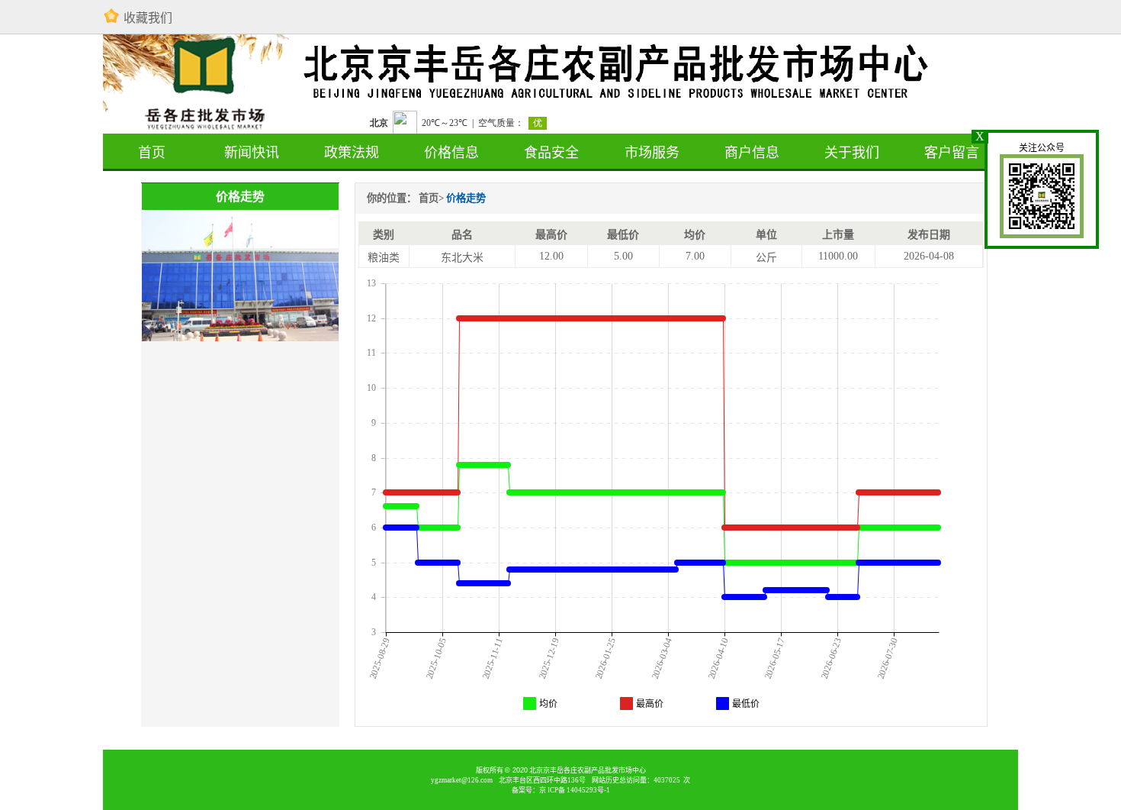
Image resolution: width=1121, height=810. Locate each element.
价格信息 (451, 152)
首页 (151, 152)
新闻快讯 (251, 152)
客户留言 (951, 152)
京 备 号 (574, 790)
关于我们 (851, 152)
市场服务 (652, 152)
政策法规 (351, 152)
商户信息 (751, 152)
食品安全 (551, 152)
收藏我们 (148, 17)
